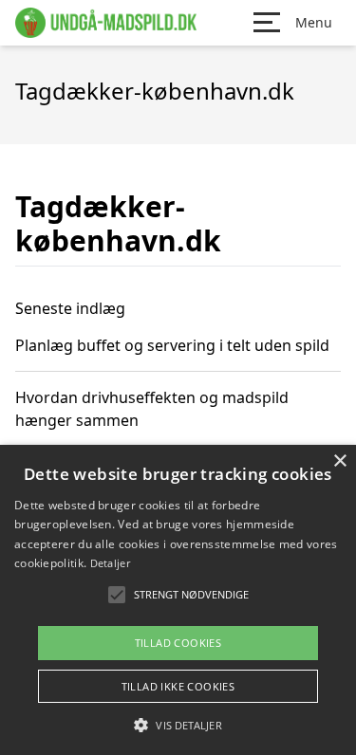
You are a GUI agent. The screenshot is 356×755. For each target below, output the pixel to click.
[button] (177, 724)
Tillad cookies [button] (178, 642)
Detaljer (110, 563)
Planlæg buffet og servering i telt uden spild (172, 345)
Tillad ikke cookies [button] (178, 686)
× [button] (339, 461)
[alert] (178, 600)
